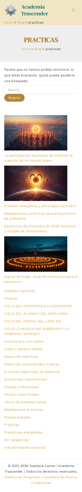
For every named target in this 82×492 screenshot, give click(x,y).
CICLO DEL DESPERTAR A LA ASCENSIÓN (38, 306)
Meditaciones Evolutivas (23, 410)
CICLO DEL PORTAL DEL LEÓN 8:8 (32, 321)
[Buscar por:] (41, 90)
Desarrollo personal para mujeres (31, 364)
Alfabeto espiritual (19, 291)
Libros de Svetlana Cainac (25, 402)
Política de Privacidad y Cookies (31, 477)
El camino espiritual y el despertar (32, 372)
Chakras (10, 299)
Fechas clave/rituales (21, 394)
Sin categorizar (16, 440)
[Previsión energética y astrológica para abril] (35, 183)
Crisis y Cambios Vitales (23, 349)
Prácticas (11, 425)
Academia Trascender (34, 10)
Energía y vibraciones (21, 387)
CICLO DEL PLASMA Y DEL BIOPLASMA (36, 314)
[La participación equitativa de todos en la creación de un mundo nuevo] (35, 132)
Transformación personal (24, 447)
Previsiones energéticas (23, 432)
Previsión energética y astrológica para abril (40, 206)
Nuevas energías (17, 417)
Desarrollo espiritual (21, 357)
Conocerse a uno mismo (24, 341)
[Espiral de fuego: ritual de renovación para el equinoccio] (35, 254)
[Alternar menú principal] (73, 10)
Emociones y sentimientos (25, 379)
